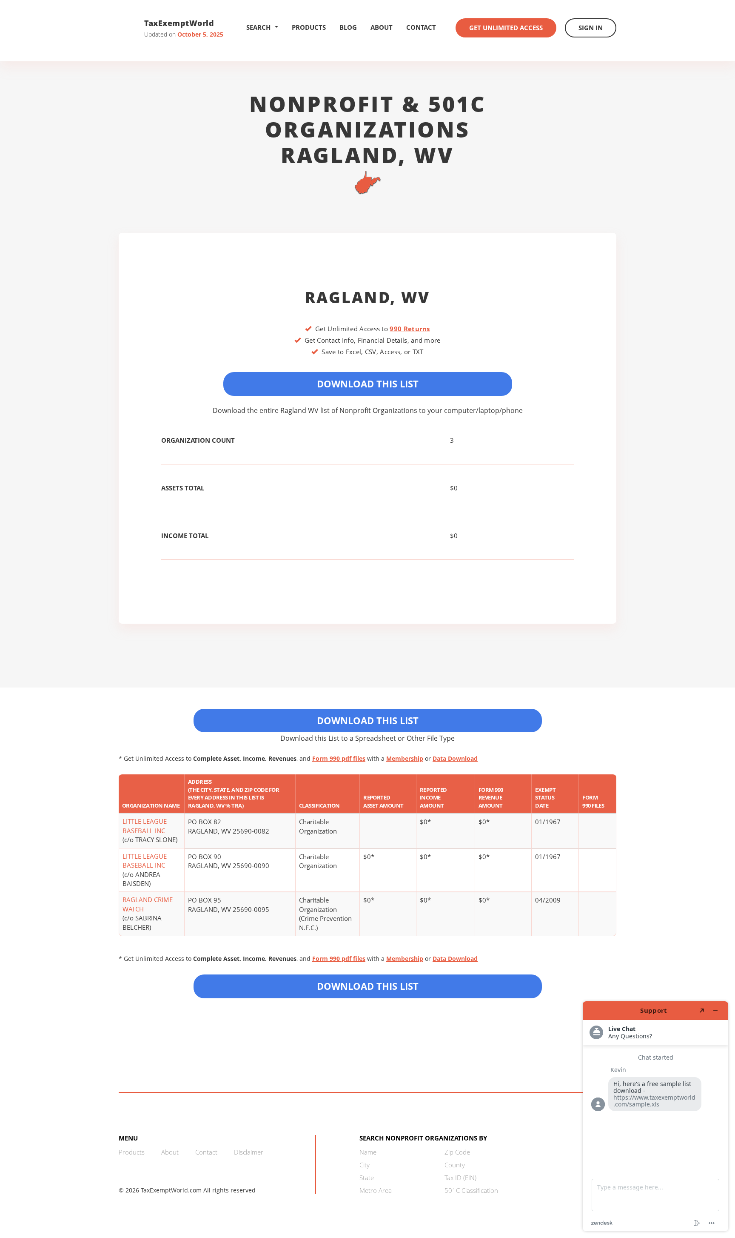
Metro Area (375, 1190)
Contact (421, 27)
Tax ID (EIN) (460, 1177)
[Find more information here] (655, 1116)
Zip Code (457, 1152)
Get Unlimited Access (506, 27)
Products (309, 27)
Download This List (368, 383)
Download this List (368, 986)
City (364, 1165)
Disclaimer (248, 1152)
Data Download (455, 758)
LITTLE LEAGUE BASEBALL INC (144, 825)
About (381, 27)
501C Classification (471, 1190)
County (454, 1165)
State (366, 1177)
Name (367, 1152)
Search (258, 27)
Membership (404, 758)
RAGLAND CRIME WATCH (147, 904)
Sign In (590, 27)
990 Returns (410, 328)
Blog (348, 27)
